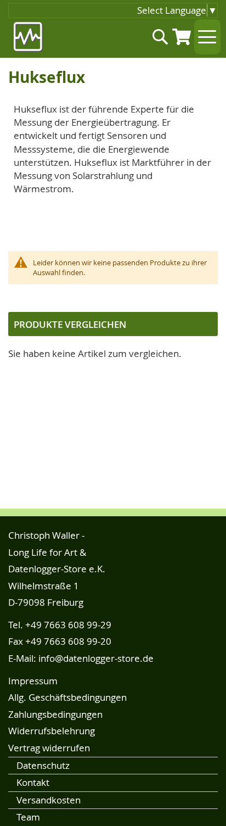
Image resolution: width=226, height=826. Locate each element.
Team (28, 817)
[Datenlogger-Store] (29, 37)
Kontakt (32, 782)
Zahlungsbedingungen (55, 714)
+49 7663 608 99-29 (68, 624)
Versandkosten (48, 800)
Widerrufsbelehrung (51, 730)
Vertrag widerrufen (49, 747)
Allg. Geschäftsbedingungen (67, 697)
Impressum (33, 680)
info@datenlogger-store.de (96, 658)
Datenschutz (43, 765)
